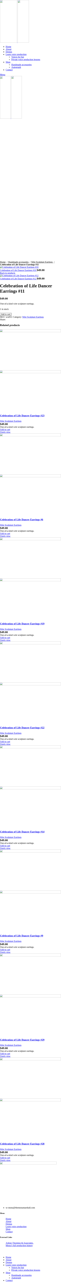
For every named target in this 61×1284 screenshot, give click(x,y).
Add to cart (5, 314)
